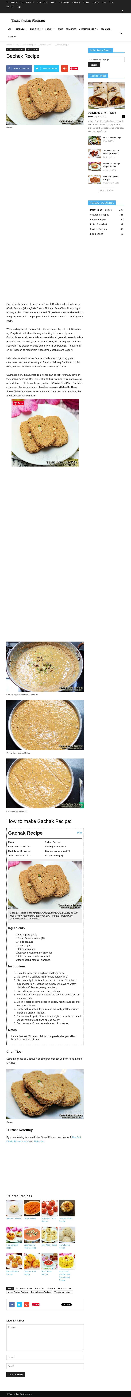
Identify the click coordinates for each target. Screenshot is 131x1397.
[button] (121, 33)
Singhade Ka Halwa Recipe (30, 1246)
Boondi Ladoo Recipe (12, 1273)
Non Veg (20, 29)
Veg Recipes (11, 2)
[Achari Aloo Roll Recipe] (106, 95)
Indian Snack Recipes (101, 209)
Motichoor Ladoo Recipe (49, 1219)
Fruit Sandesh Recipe (12, 1246)
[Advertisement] (45, 217)
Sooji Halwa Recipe (47, 1273)
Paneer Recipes (98, 219)
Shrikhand (39, 1141)
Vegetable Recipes (99, 214)
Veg (9, 29)
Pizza (111, 2)
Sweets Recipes (45, 44)
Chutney (95, 2)
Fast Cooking (64, 2)
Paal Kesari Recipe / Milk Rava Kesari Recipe (64, 1275)
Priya (90, 116)
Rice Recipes (96, 233)
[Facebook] (122, 11)
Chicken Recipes (27, 2)
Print (79, 832)
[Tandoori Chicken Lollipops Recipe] (94, 153)
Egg (19, 6)
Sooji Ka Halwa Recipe (66, 1219)
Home (9, 44)
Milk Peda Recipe (49, 1245)
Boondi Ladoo (21, 1141)
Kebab (86, 2)
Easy (104, 2)
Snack (53, 2)
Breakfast (76, 2)
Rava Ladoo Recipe (64, 1246)
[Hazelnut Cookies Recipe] (94, 179)
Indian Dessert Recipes (25, 44)
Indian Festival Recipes (18, 1292)
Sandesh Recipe (13, 1218)
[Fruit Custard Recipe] (94, 140)
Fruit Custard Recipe (112, 138)
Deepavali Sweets (24, 1288)
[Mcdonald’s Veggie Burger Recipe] (94, 166)
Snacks (49, 29)
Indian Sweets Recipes (41, 1292)
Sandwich (10, 6)
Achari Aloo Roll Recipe (102, 112)
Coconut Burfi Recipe (30, 1273)
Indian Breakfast (98, 224)
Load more (105, 190)
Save (75, 68)
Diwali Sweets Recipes (45, 1288)
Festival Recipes (65, 1288)
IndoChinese (42, 2)
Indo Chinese (36, 29)
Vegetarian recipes (62, 1292)
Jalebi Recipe (30, 1218)
